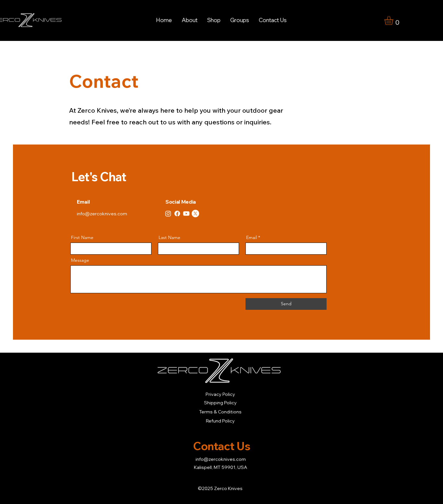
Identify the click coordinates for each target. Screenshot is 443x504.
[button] (213, 20)
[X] (195, 213)
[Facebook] (177, 213)
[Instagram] (168, 213)
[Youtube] (186, 213)
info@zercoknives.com (102, 214)
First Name (82, 237)
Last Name (169, 237)
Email (251, 237)
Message (80, 260)
